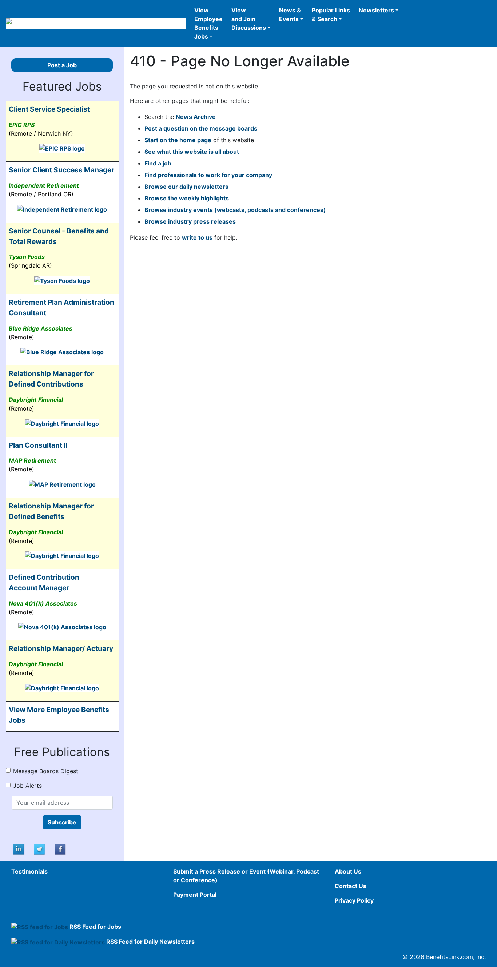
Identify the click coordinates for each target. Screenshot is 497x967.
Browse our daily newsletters (186, 186)
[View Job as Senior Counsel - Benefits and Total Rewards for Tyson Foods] (62, 280)
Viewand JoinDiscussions (248, 19)
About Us (348, 871)
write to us (197, 237)
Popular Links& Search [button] (331, 15)
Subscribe (62, 822)
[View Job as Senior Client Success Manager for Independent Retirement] (62, 208)
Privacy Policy (354, 900)
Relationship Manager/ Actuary (61, 648)
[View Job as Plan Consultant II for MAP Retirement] (62, 483)
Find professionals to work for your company (208, 175)
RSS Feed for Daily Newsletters (150, 941)
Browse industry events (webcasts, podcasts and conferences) (235, 209)
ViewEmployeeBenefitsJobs (208, 23)
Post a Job (62, 65)
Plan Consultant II (38, 445)
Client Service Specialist (49, 109)
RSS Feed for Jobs (95, 926)
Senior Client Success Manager (61, 169)
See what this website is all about (191, 151)
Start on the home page (177, 140)
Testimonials (29, 871)
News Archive (196, 116)
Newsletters (376, 10)
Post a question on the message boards (200, 128)
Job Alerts (27, 785)
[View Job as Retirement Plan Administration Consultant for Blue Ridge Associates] (62, 351)
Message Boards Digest (45, 771)
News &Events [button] (290, 15)
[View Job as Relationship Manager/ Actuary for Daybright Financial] (62, 687)
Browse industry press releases (190, 221)
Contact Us (350, 886)
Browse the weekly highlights (186, 198)
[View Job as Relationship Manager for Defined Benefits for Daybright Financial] (62, 555)
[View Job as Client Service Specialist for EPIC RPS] (62, 148)
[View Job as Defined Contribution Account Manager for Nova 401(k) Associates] (62, 626)
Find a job (157, 163)
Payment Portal (194, 894)
